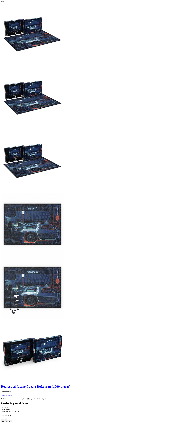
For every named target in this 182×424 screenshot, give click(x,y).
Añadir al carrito (6, 421)
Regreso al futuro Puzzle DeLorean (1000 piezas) (35, 386)
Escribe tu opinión (7, 395)
